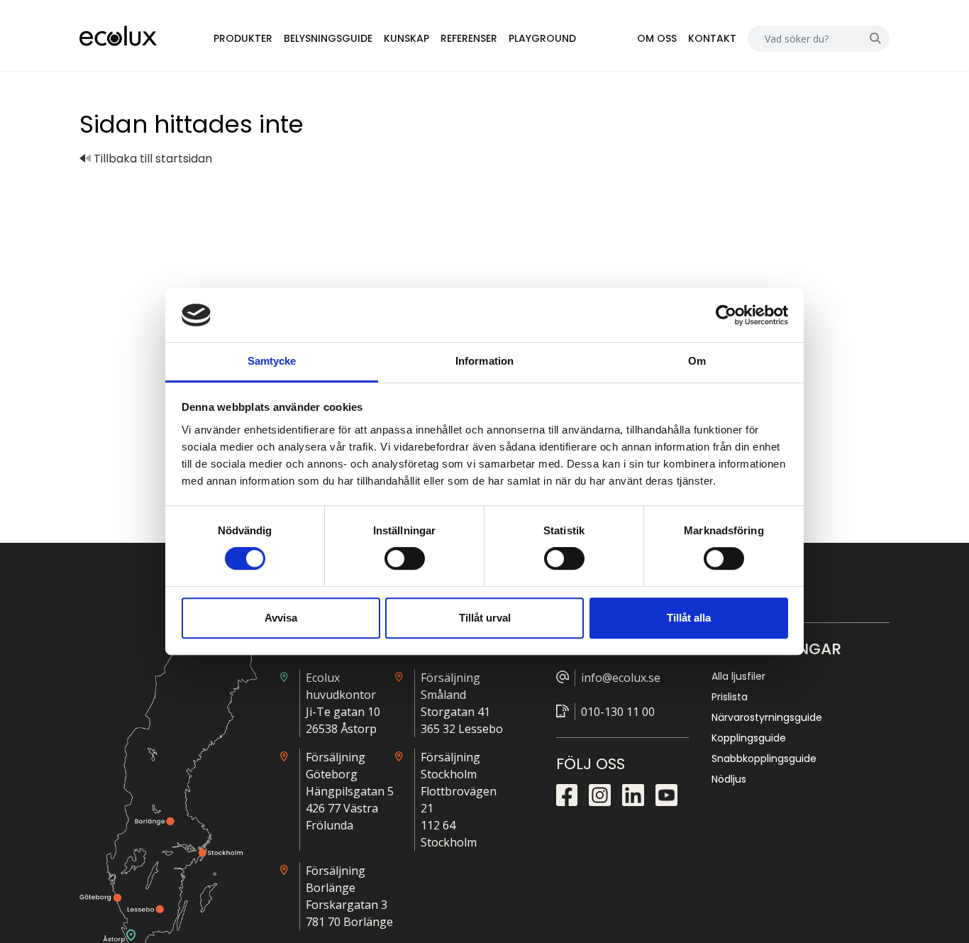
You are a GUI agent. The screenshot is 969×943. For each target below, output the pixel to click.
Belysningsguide (328, 38)
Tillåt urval (485, 618)
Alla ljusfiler (738, 676)
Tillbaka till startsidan (151, 158)
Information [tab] (484, 361)
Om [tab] (697, 361)
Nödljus (728, 779)
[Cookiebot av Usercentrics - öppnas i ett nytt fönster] (726, 315)
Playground (542, 38)
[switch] (404, 558)
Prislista (729, 697)
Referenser (469, 38)
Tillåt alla (689, 618)
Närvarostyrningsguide (766, 717)
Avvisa (281, 618)
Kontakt (712, 38)
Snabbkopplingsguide (763, 758)
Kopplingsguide (748, 738)
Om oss (657, 38)
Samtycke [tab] (272, 361)
